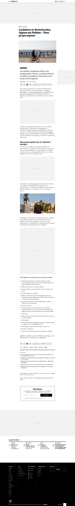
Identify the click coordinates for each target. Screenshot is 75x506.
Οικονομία (10, 475)
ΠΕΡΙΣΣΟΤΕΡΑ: (23, 352)
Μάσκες (36, 347)
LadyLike (39, 473)
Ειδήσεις (29, 336)
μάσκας (35, 183)
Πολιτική (10, 470)
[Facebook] (21, 84)
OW (38, 475)
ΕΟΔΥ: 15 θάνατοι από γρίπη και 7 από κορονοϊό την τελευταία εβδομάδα (37, 367)
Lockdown (31, 347)
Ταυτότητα (20, 470)
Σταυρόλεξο (38, 377)
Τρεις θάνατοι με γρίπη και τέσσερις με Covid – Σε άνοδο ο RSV (37, 364)
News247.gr (43, 337)
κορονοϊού (43, 128)
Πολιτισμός (11, 477)
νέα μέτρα (29, 94)
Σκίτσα (10, 489)
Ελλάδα (20, 26)
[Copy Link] (30, 84)
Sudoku (43, 377)
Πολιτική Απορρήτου (22, 473)
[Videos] (58, 1)
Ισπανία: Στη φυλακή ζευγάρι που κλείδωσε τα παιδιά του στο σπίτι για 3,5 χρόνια (38, 358)
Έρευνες (10, 484)
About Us (20, 468)
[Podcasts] (60, 1)
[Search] (65, 1)
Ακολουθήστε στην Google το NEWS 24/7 (29, 373)
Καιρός (10, 487)
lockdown (50, 132)
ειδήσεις (53, 373)
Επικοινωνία (21, 475)
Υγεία (10, 482)
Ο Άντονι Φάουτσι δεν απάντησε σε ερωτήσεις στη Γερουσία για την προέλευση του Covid (37, 355)
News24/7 (39, 468)
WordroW (47, 377)
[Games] (62, 1)
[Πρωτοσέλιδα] (56, 1)
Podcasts (10, 491)
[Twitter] (24, 84)
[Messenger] (27, 84)
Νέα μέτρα (41, 347)
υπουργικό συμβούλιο (36, 92)
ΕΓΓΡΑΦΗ (58, 469)
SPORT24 (39, 470)
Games (26, 377)
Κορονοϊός (25, 26)
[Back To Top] (64, 504)
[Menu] (9, 1)
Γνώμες (10, 473)
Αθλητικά (10, 480)
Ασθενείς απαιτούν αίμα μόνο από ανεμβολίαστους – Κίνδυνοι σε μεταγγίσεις (37, 361)
